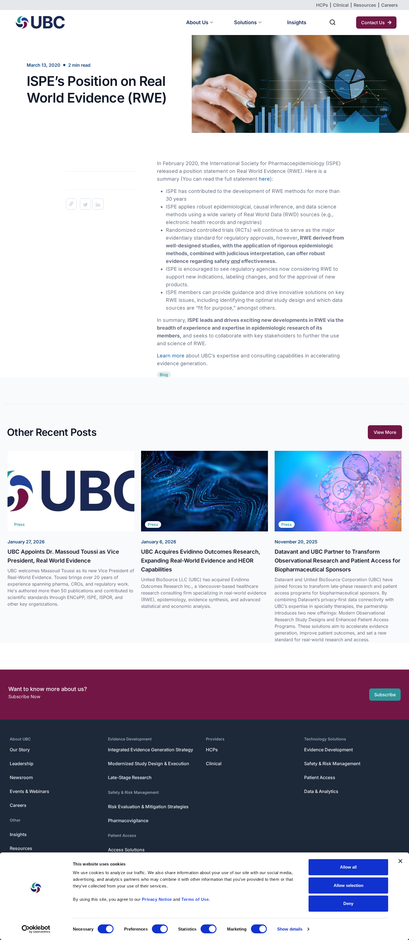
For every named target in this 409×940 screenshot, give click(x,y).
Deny (348, 903)
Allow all (348, 867)
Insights (296, 22)
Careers (18, 805)
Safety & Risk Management (133, 792)
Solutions (245, 22)
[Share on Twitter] (85, 204)
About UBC (20, 739)
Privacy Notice (157, 899)
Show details (289, 929)
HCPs (212, 749)
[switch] (160, 928)
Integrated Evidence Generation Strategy (150, 749)
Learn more (170, 356)
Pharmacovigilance (128, 820)
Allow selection (348, 885)
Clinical (213, 763)
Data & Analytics (321, 791)
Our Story (20, 749)
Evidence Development (130, 739)
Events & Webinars (29, 791)
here (264, 179)
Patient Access (122, 835)
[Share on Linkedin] (98, 204)
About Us (197, 22)
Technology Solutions (325, 739)
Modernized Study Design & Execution (148, 763)
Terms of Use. (195, 899)
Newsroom (21, 777)
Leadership (21, 763)
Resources (21, 848)
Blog (164, 374)
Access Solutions (126, 849)
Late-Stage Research (130, 777)
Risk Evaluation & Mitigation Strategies (148, 806)
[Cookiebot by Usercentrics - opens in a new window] (36, 929)
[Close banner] (400, 861)
